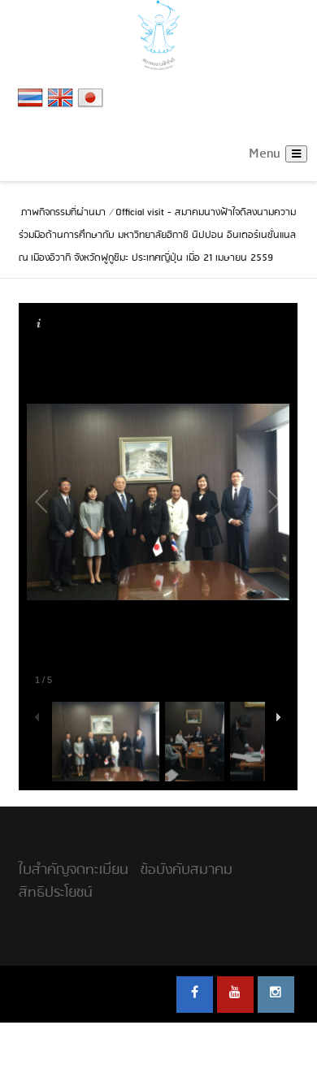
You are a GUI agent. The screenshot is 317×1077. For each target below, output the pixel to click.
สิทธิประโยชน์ (56, 893)
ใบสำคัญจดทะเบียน (73, 870)
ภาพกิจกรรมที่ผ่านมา (63, 213)
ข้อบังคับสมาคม (186, 870)
